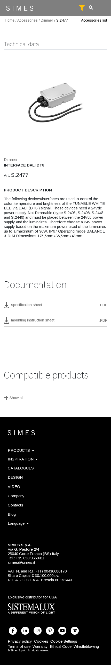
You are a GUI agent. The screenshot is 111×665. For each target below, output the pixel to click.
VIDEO (14, 486)
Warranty (40, 646)
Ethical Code (61, 646)
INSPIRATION (21, 459)
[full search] (82, 8)
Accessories (27, 20)
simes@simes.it (21, 562)
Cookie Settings (63, 641)
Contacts (15, 505)
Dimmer (47, 20)
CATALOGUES (21, 468)
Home (9, 20)
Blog (12, 514)
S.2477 (62, 20)
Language (16, 523)
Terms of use (19, 646)
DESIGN (15, 477)
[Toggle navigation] (102, 8)
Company (16, 496)
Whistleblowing (86, 646)
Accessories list (94, 20)
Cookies (41, 641)
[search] (91, 7)
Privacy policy (20, 641)
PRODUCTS (19, 450)
